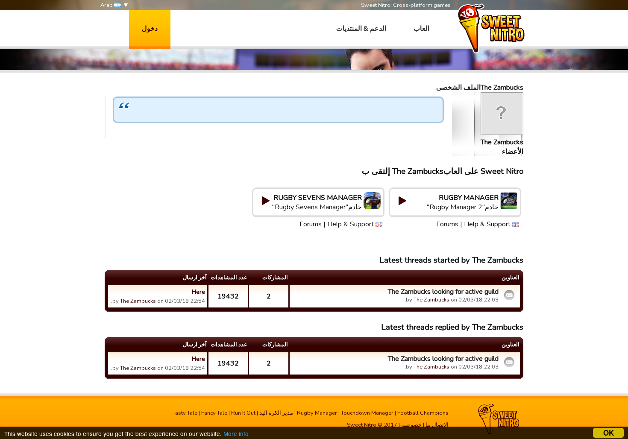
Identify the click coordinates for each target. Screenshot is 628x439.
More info (236, 433)
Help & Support (487, 224)
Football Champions (423, 413)
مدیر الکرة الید (276, 413)
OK (608, 433)
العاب (421, 28)
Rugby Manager (317, 413)
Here (198, 291)
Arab (107, 5)
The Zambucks (502, 142)
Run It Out (243, 413)
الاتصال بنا (437, 425)
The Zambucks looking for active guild (443, 292)
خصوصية (411, 425)
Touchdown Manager (367, 413)
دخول (150, 28)
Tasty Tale (185, 413)
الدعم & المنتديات (361, 28)
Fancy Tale (214, 413)
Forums (447, 224)
